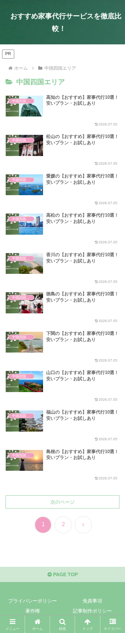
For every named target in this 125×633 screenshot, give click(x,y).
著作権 (32, 611)
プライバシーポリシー (32, 601)
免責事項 (92, 601)
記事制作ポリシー (92, 611)
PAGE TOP (65, 574)
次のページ (62, 502)
